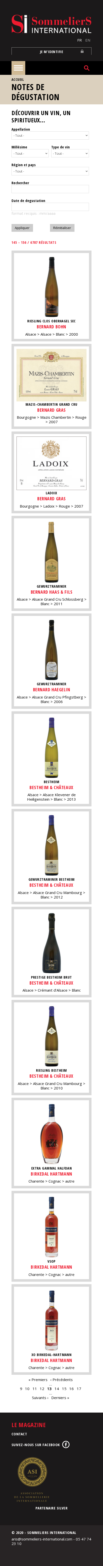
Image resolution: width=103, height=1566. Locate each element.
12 (42, 1388)
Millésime (19, 147)
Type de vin (60, 147)
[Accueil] (52, 24)
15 (64, 1388)
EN (87, 40)
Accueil (18, 79)
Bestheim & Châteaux (51, 787)
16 (71, 1388)
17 (79, 1388)
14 (56, 1388)
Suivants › (40, 1397)
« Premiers (38, 1379)
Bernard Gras (51, 410)
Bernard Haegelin (51, 690)
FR (79, 40)
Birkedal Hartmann (51, 1174)
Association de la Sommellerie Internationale (32, 1479)
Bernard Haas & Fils (51, 592)
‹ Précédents (61, 1379)
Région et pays (24, 164)
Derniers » (60, 1397)
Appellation (21, 129)
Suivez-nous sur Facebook (36, 1444)
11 (34, 1388)
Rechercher (20, 182)
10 (27, 1388)
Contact (19, 1433)
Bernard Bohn (51, 327)
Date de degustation (28, 200)
